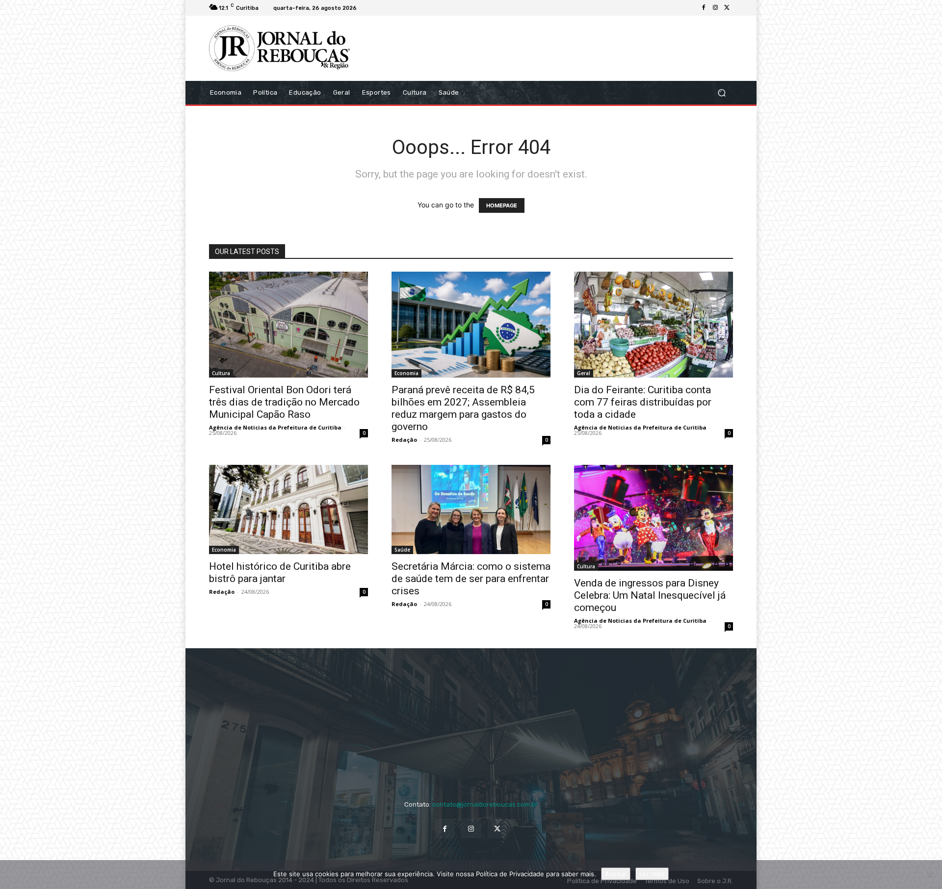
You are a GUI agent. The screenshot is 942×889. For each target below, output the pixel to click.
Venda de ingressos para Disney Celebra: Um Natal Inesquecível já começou (650, 595)
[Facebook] (703, 8)
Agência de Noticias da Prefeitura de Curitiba (275, 427)
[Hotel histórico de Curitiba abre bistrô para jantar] (288, 509)
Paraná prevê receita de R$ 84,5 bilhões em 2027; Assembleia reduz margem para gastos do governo (463, 408)
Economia (406, 373)
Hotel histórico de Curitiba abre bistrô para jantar (280, 572)
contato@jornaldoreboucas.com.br (485, 804)
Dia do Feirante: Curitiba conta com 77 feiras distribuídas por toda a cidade (642, 402)
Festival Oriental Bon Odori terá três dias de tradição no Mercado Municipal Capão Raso (284, 402)
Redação (404, 439)
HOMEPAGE (501, 205)
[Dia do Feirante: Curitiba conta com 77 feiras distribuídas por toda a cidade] (653, 325)
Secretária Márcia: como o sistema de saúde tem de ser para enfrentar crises (471, 578)
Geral (583, 373)
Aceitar (616, 874)
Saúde (402, 549)
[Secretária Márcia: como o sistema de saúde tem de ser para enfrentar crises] (471, 509)
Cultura (221, 373)
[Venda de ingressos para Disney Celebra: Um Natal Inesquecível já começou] (653, 518)
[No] (930, 875)
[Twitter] (727, 8)
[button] (721, 92)
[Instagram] (715, 8)
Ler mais (652, 874)
